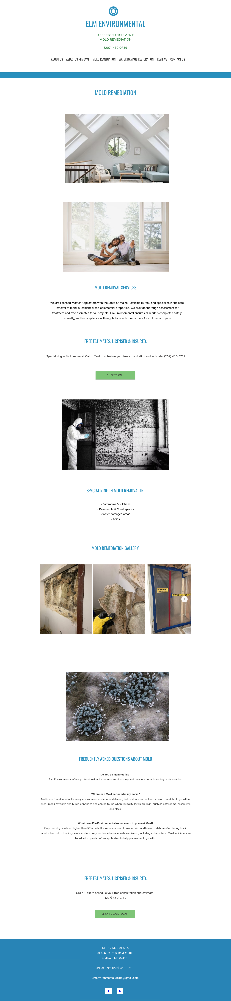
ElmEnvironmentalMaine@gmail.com (115, 977)
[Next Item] (184, 599)
